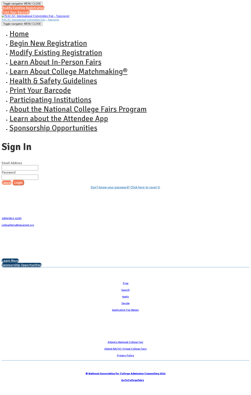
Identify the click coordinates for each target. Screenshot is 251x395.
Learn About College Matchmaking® (68, 71)
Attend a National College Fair (125, 342)
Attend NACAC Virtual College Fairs (125, 348)
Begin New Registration (48, 43)
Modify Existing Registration (55, 52)
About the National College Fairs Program (78, 109)
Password (8, 172)
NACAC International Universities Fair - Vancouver (30, 19)
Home (19, 33)
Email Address (12, 163)
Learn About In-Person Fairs (55, 62)
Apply (125, 296)
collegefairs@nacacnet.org (18, 225)
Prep (125, 283)
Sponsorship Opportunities (53, 128)
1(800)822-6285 (12, 218)
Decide (125, 303)
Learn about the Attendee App (58, 118)
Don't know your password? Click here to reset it (125, 187)
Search (125, 290)
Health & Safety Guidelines (53, 81)
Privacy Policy (125, 355)
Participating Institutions (50, 99)
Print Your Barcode (40, 90)
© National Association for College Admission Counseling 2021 (125, 373)
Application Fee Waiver (125, 310)
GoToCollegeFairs (132, 380)
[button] (23, 8)
